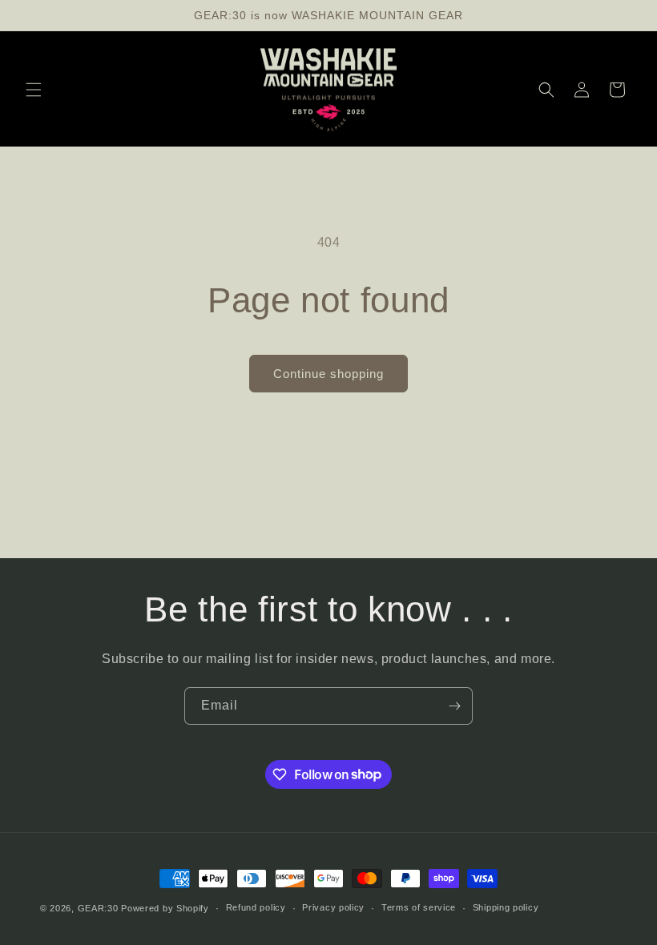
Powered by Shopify (165, 908)
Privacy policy (333, 907)
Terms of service (418, 907)
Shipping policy (506, 907)
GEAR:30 (98, 908)
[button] (33, 89)
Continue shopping (328, 373)
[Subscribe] (454, 706)
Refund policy (256, 907)
